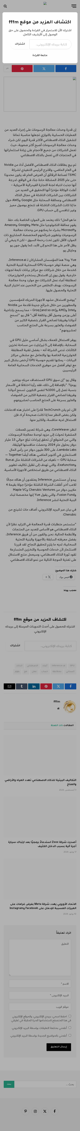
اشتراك (20, 44)
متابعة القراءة (40, 55)
